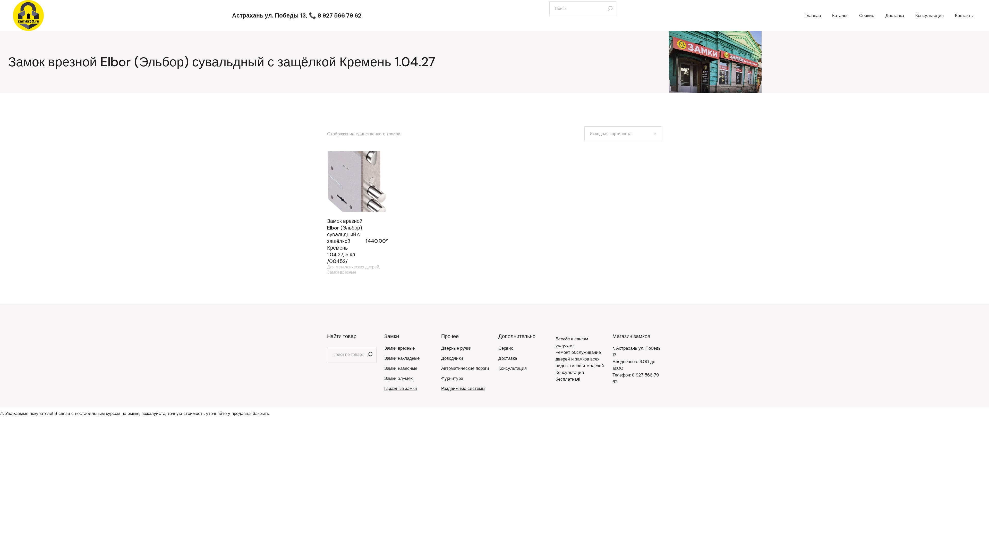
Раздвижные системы (463, 388)
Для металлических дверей (353, 267)
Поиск (370, 354)
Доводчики (452, 358)
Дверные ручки (456, 348)
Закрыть (261, 413)
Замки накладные (402, 358)
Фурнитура (452, 378)
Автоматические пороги (465, 368)
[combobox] (623, 133)
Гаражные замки (400, 388)
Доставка (507, 358)
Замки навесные (400, 368)
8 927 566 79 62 (339, 15)
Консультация (512, 368)
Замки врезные (341, 272)
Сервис (505, 348)
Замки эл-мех (398, 378)
